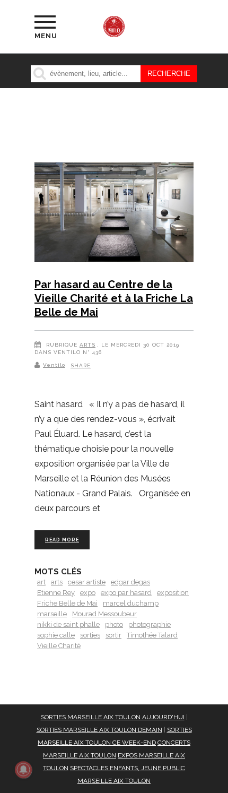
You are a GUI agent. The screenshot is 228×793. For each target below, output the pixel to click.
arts (57, 582)
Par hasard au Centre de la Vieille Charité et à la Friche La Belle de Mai (113, 298)
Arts (87, 345)
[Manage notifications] (23, 769)
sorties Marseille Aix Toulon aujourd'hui (113, 717)
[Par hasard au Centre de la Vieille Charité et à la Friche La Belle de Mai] (114, 214)
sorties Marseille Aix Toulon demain (99, 730)
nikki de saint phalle (68, 624)
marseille (52, 614)
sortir (113, 635)
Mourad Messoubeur (104, 614)
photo (114, 624)
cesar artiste (87, 582)
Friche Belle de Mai (67, 603)
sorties (90, 635)
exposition (173, 593)
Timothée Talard (152, 635)
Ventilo (54, 365)
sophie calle (56, 635)
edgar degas (130, 582)
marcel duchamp (131, 603)
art (41, 582)
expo (87, 593)
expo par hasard (126, 593)
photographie (149, 624)
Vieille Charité (59, 646)
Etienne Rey (56, 593)
